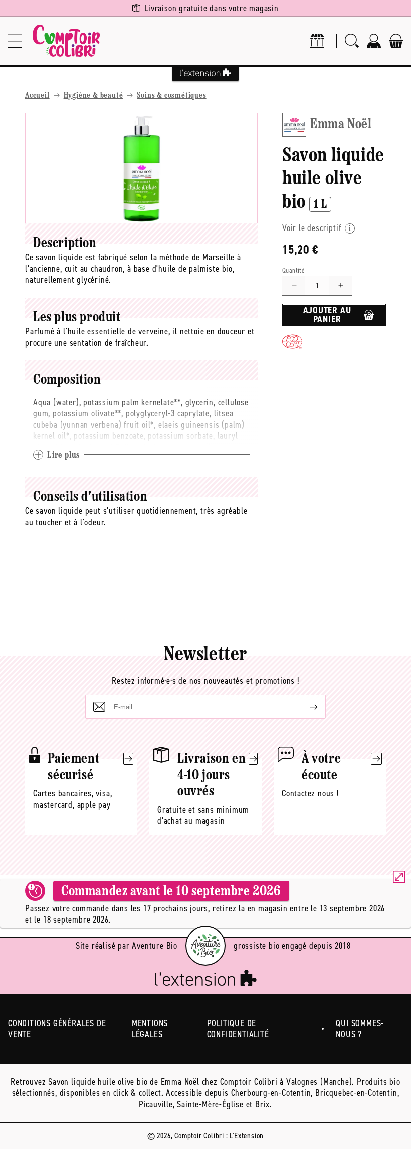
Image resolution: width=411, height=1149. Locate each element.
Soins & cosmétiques (171, 96)
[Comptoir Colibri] (66, 41)
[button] (15, 41)
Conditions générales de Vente (57, 1029)
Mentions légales (150, 1029)
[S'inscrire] (306, 707)
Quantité (293, 270)
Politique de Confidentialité (238, 1029)
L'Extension (247, 1135)
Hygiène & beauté (93, 96)
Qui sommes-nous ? (360, 1029)
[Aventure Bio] (205, 946)
